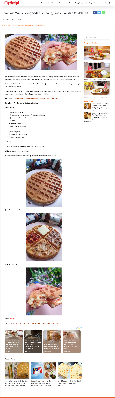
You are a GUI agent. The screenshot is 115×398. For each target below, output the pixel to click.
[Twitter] (99, 12)
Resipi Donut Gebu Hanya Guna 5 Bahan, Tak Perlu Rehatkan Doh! (35, 323)
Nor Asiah (13, 318)
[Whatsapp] (103, 12)
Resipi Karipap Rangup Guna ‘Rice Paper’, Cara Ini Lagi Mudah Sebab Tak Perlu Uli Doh (100, 116)
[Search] (109, 3)
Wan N (20, 19)
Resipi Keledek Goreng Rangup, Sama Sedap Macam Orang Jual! (35, 98)
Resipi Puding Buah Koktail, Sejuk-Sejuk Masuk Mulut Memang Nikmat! (70, 383)
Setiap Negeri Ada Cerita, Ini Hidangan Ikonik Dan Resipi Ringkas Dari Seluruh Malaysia (41, 383)
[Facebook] (95, 12)
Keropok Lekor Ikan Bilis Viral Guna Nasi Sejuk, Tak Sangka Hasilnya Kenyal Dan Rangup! (100, 106)
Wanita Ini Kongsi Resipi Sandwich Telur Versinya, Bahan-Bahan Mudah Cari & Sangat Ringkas (17, 383)
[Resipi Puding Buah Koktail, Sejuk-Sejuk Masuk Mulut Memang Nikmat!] (70, 370)
